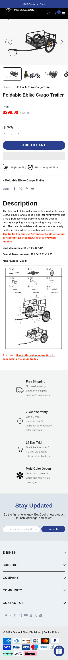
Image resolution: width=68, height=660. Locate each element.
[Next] (62, 42)
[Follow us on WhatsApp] (40, 615)
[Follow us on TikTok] (31, 615)
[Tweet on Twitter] (20, 188)
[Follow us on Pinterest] (15, 615)
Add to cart (34, 145)
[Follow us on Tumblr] (36, 615)
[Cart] (56, 14)
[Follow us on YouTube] (26, 615)
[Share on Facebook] (14, 188)
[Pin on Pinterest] (26, 188)
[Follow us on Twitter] (10, 615)
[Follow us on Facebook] (6, 615)
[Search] (49, 13)
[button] (34, 156)
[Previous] (8, 42)
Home (6, 87)
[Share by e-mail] (32, 188)
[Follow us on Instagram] (20, 615)
